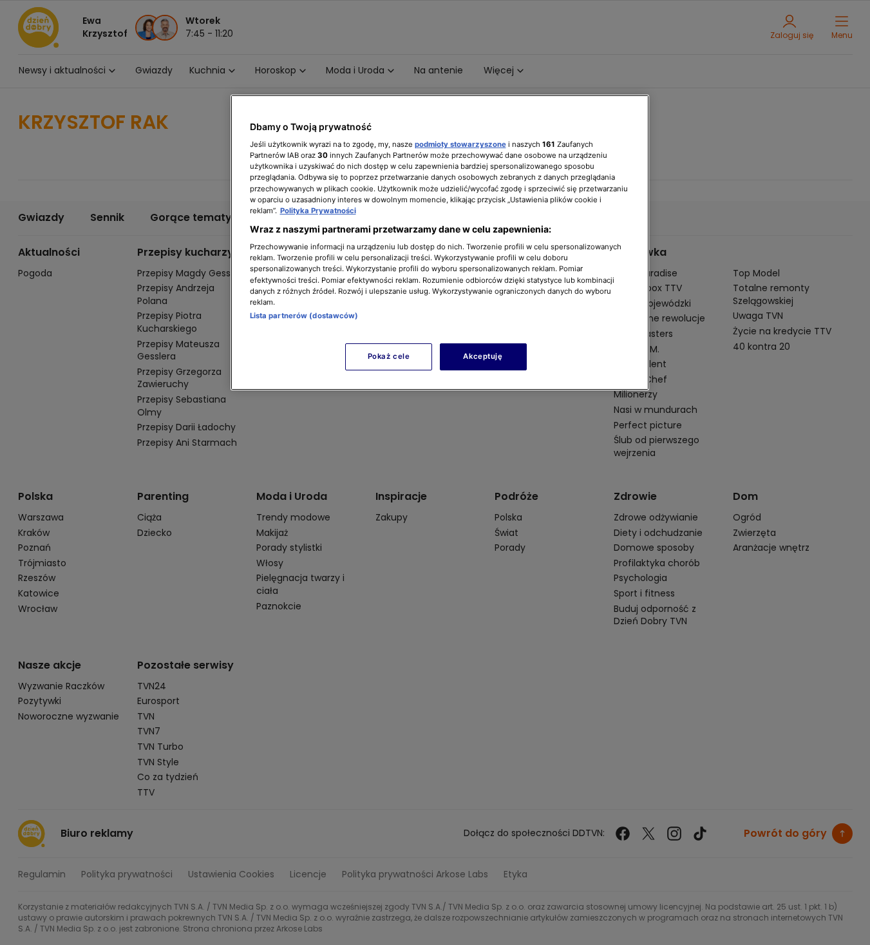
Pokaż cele (389, 356)
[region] (440, 242)
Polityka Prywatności (318, 210)
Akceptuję (482, 356)
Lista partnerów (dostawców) (304, 315)
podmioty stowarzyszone (460, 144)
